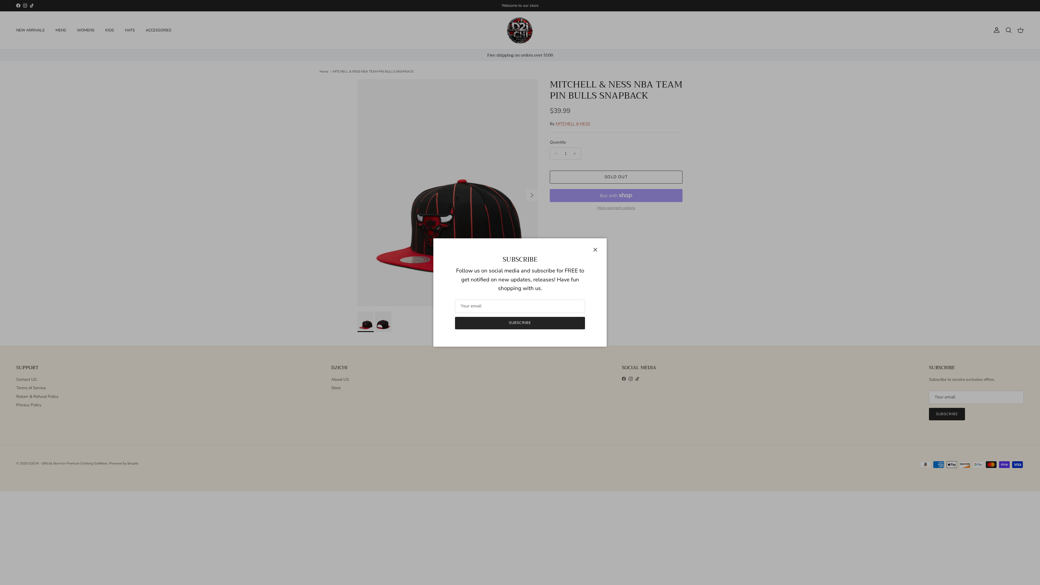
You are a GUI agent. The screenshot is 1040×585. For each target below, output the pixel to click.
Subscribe (520, 322)
